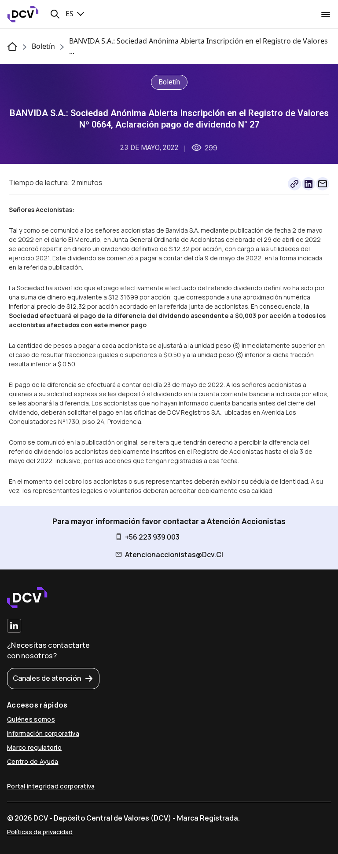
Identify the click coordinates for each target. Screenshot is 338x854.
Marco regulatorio (34, 747)
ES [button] (70, 13)
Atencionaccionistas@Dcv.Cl (174, 554)
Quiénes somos (31, 719)
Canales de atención (47, 678)
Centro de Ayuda (33, 761)
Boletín (43, 46)
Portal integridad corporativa (51, 786)
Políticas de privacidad (40, 832)
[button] (55, 14)
